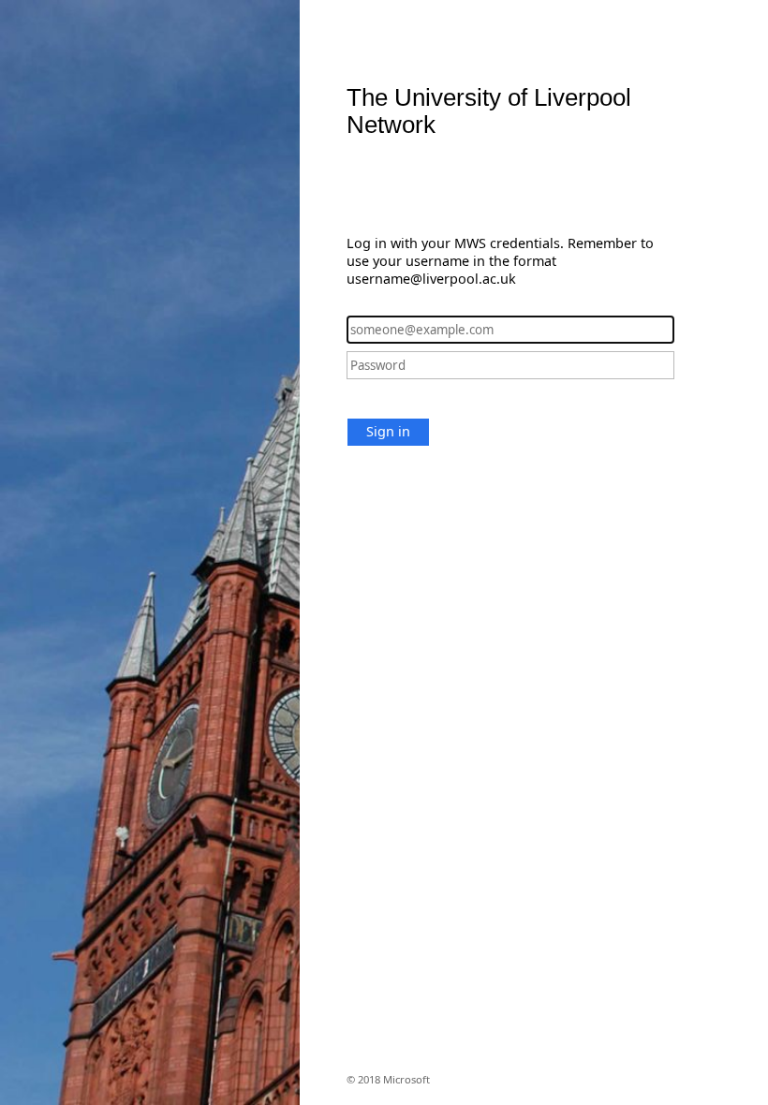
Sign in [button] (388, 431)
